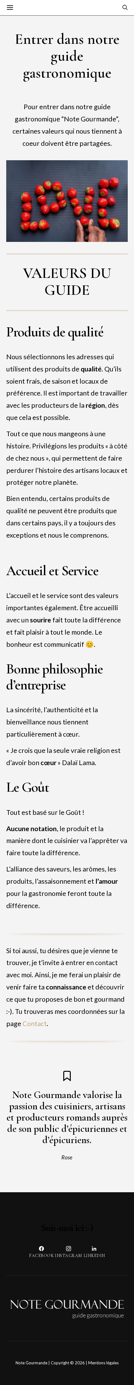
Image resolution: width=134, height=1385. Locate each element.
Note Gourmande (31, 1362)
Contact (34, 1024)
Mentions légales (103, 1362)
